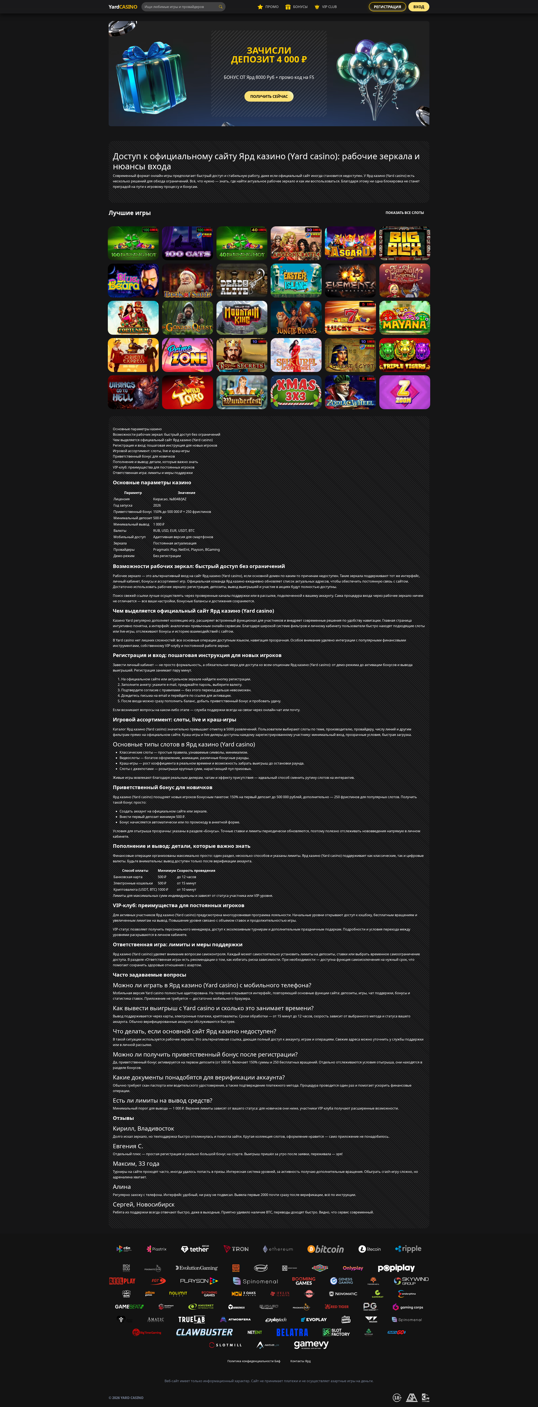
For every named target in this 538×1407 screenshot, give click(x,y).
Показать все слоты (405, 212)
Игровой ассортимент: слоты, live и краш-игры (151, 451)
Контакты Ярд (300, 1361)
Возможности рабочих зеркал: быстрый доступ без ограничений (166, 434)
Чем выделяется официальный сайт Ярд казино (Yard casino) (163, 440)
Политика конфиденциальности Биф (253, 1361)
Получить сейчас (269, 96)
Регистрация (387, 6)
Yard (123, 6)
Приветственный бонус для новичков (144, 456)
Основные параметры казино (137, 429)
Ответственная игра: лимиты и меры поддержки (153, 472)
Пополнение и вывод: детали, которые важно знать (155, 461)
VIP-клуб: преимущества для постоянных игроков (153, 467)
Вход (418, 6)
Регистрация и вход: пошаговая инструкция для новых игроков (165, 445)
